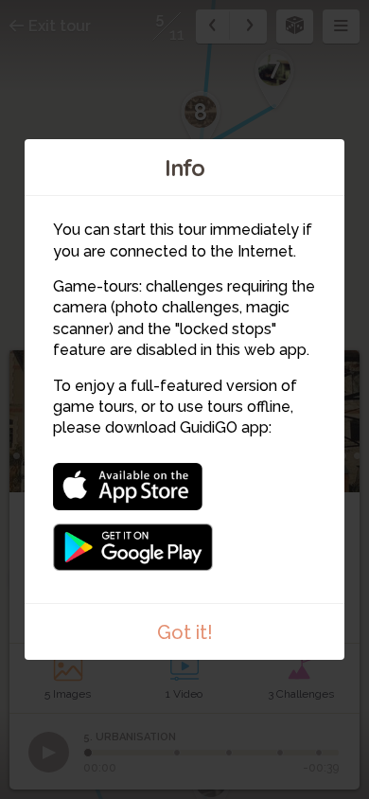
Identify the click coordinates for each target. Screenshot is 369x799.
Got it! (185, 632)
